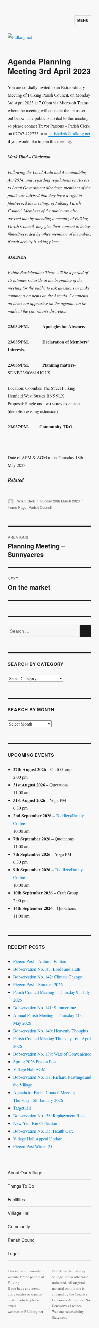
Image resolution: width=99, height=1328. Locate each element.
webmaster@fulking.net (25, 1311)
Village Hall (19, 1213)
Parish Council (40, 507)
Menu (82, 20)
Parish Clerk (25, 501)
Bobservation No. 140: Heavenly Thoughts (50, 1031)
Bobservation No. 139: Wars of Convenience (52, 1054)
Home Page (17, 507)
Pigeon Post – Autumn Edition (39, 961)
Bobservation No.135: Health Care (43, 1131)
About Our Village (25, 1172)
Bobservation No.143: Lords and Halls (47, 969)
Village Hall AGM (29, 1069)
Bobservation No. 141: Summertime (44, 1007)
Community (19, 1226)
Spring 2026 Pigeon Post (34, 1061)
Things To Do (21, 1186)
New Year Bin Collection (35, 1123)
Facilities (16, 1199)
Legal (13, 1253)
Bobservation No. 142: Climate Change (47, 977)
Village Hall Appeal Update (37, 1139)
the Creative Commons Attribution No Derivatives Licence (71, 1300)
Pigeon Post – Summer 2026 (38, 984)
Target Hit (22, 1108)
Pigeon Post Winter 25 (32, 1146)
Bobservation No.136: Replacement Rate (48, 1115)
